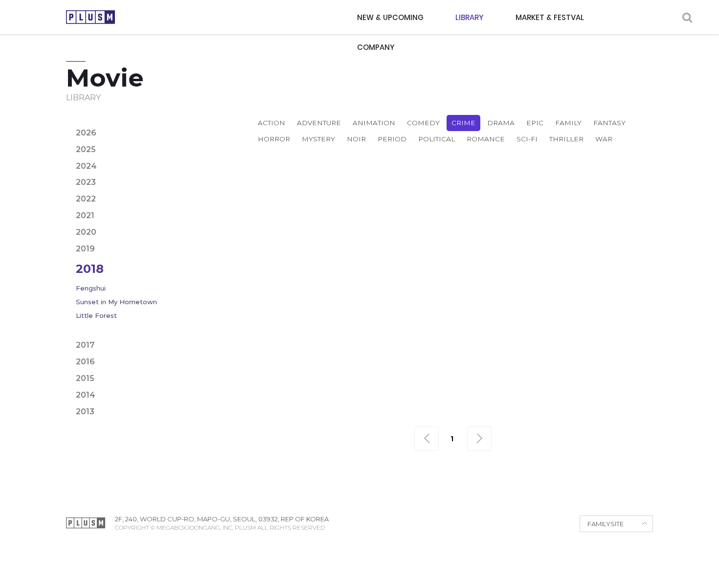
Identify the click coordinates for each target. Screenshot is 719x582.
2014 (85, 395)
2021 (85, 215)
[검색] (687, 17)
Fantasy (609, 123)
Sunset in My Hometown (116, 302)
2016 (85, 361)
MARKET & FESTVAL (550, 17)
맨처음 (426, 438)
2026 (86, 132)
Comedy (423, 123)
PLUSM (90, 17)
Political (436, 139)
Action (271, 123)
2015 (85, 378)
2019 (85, 248)
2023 (86, 182)
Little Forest (96, 315)
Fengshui (91, 288)
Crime (463, 123)
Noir (356, 139)
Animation (374, 123)
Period (392, 139)
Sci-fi (527, 139)
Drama (501, 123)
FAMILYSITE (605, 524)
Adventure (319, 123)
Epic (534, 123)
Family (568, 123)
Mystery (318, 139)
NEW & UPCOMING (390, 17)
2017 (85, 345)
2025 (86, 149)
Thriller (566, 139)
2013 (85, 411)
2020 (86, 232)
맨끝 (479, 438)
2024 (86, 166)
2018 (90, 269)
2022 (86, 198)
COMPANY (376, 47)
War (603, 139)
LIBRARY (469, 17)
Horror (274, 139)
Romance (486, 139)
